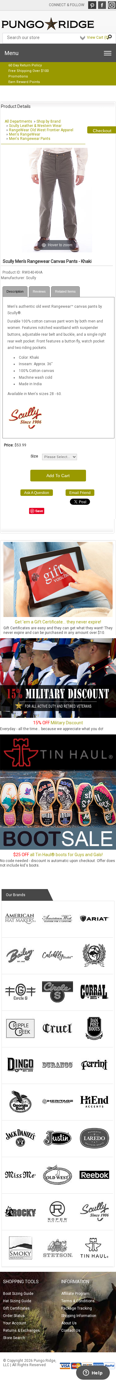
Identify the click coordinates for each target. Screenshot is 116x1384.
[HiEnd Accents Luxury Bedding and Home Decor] (94, 1112)
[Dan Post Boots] (94, 1039)
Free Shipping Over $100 (28, 71)
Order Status (14, 1316)
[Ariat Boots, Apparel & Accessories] (94, 929)
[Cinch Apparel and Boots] (94, 965)
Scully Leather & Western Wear (35, 126)
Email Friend (80, 493)
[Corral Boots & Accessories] (94, 1002)
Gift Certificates (16, 1308)
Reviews (39, 291)
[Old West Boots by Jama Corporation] (57, 1185)
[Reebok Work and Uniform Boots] (94, 1185)
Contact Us (70, 1330)
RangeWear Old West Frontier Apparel (41, 130)
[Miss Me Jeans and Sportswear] (20, 1185)
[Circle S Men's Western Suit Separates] (57, 1002)
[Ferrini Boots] (94, 1075)
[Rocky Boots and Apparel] (20, 1222)
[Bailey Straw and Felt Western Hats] (20, 965)
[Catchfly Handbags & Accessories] (57, 965)
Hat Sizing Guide (17, 1301)
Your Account (14, 1323)
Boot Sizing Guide (18, 1293)
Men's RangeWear (24, 134)
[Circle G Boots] (20, 1002)
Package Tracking (76, 1308)
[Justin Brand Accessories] (57, 1148)
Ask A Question (36, 493)
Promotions (18, 76)
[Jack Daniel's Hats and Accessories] (20, 1148)
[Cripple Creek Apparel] (20, 1039)
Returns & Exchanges (21, 1330)
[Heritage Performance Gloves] (57, 1112)
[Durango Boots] (57, 1075)
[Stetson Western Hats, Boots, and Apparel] (57, 1258)
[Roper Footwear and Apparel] (57, 1222)
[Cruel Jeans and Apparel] (57, 1039)
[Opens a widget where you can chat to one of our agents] (93, 1373)
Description (15, 291)
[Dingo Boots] (20, 1075)
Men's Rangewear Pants (29, 138)
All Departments (18, 121)
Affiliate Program (75, 1293)
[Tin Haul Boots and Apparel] (94, 1258)
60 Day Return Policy (25, 65)
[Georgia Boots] (20, 1112)
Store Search (14, 1338)
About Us (69, 1323)
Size (34, 456)
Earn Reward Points (24, 82)
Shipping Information (78, 1316)
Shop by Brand (49, 121)
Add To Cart (58, 475)
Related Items (65, 291)
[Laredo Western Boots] (94, 1148)
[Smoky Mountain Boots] (20, 1258)
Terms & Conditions (78, 1301)
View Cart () (98, 37)
